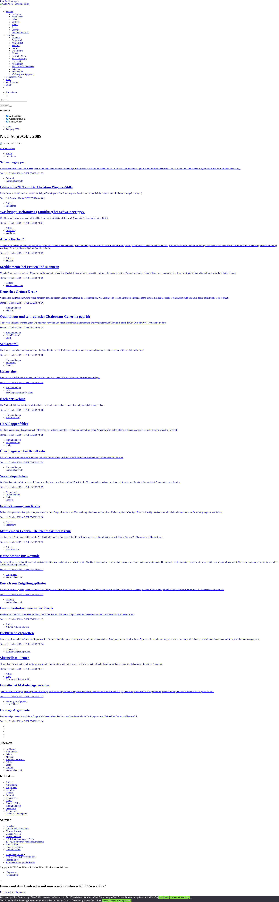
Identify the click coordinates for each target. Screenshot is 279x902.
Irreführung (11, 230)
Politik (15, 24)
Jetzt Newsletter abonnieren (12, 892)
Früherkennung (13, 442)
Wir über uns (12, 82)
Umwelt (15, 30)
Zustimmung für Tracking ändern (116, 900)
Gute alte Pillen (19, 56)
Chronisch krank (13, 831)
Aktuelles (16, 37)
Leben (14, 19)
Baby (8, 390)
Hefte (8, 79)
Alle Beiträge (15, 116)
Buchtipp (16, 45)
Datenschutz (12, 875)
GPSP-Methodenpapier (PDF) (20, 839)
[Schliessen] (1, 880)
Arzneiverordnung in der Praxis (20, 862)
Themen (9, 11)
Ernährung (16, 14)
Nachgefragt (17, 64)
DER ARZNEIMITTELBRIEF (20, 857)
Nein (166, 897)
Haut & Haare (12, 704)
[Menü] (1, 7)
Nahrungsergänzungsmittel (18, 651)
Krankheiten (17, 16)
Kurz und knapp (19, 58)
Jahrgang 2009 (12, 129)
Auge (8, 676)
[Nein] (191, 898)
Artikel (9, 153)
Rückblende (17, 71)
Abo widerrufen (13, 849)
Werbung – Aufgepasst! (22, 74)
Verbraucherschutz (20, 32)
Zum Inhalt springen (9, 1)
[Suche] (7, 95)
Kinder (9, 365)
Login (8, 84)
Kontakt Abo (12, 844)
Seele (14, 27)
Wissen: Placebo (13, 834)
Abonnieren (11, 92)
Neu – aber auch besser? (23, 66)
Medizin (15, 22)
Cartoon (15, 48)
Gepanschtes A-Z (14, 77)
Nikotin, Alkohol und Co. (17, 627)
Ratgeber (16, 69)
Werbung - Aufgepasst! (16, 701)
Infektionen (11, 156)
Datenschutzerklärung (180, 897)
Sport (8, 338)
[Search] (10, 106)
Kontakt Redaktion (14, 847)
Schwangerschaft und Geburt (19, 392)
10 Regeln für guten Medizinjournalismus (25, 841)
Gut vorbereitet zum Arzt (17, 828)
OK (161, 897)
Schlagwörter (15, 121)
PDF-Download (7, 148)
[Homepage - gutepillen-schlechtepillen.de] (14, 4)
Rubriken (10, 35)
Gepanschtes (17, 50)
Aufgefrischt (17, 40)
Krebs (8, 445)
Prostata (9, 500)
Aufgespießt (17, 43)
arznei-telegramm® (14, 854)
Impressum (12, 872)
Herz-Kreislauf (12, 335)
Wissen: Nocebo (13, 836)
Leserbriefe (17, 61)
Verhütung (10, 233)
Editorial (10, 178)
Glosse (15, 53)
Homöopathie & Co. (15, 759)
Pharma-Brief (12, 860)
